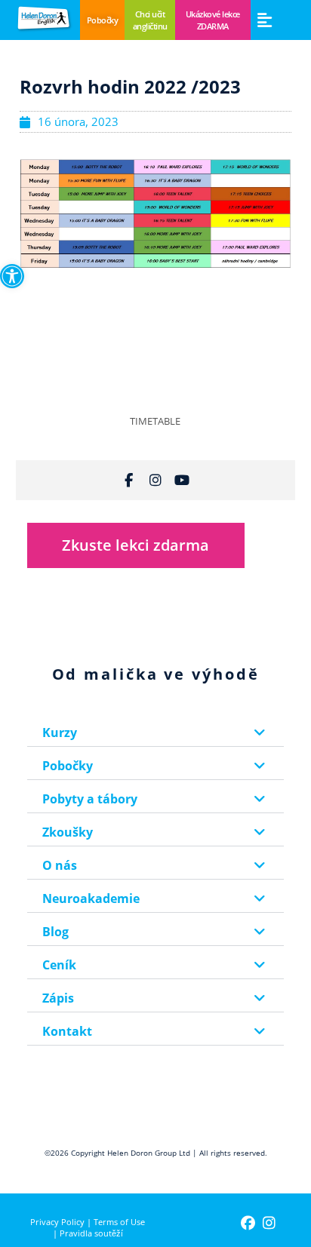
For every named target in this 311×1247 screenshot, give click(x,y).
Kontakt (67, 1031)
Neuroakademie (91, 898)
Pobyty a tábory (89, 799)
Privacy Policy (57, 1221)
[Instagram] (155, 480)
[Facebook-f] (128, 480)
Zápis (58, 998)
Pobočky (67, 765)
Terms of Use (119, 1221)
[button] (264, 20)
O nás (59, 865)
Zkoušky (67, 832)
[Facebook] (248, 1223)
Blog (55, 931)
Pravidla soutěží (91, 1233)
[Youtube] (182, 480)
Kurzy (59, 732)
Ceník (59, 965)
